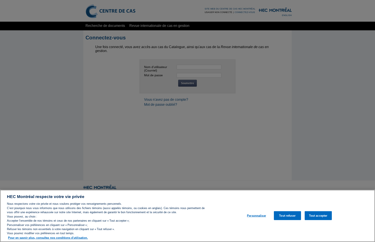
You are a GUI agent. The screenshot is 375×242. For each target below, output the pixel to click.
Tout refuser (287, 215)
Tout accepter (318, 215)
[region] (187, 216)
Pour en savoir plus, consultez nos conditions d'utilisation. (48, 237)
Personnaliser (256, 215)
